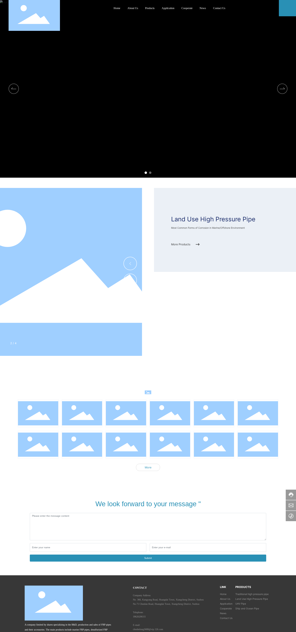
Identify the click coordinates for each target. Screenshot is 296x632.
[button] (146, 172)
